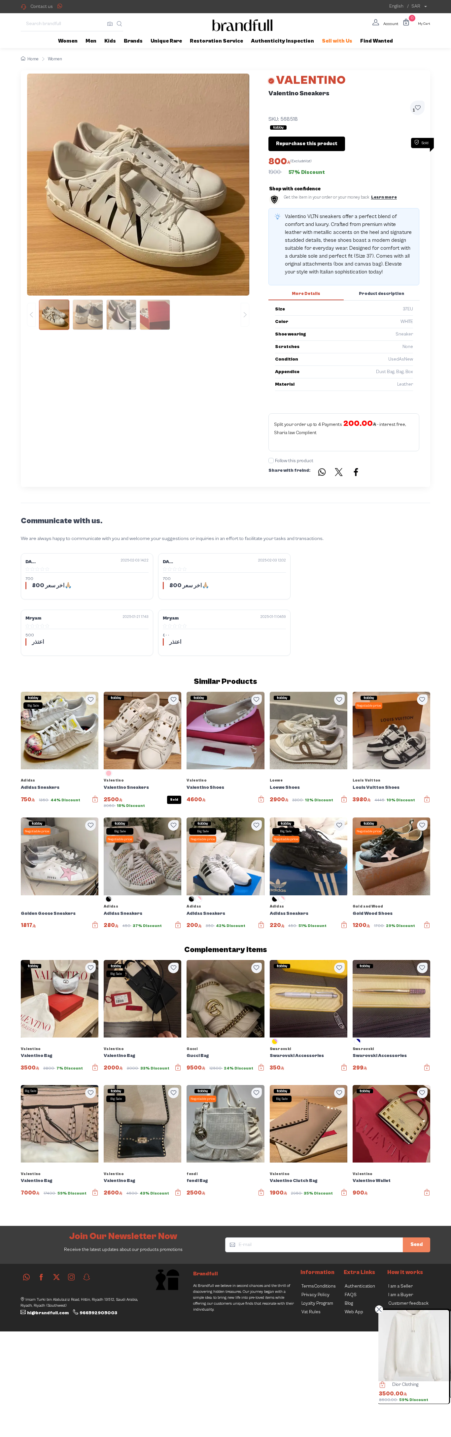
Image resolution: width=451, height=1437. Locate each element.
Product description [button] (381, 293)
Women (55, 59)
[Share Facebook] (356, 473)
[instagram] (71, 1277)
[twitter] (56, 1277)
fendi (192, 1174)
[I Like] (90, 699)
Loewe (276, 780)
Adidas (28, 780)
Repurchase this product (306, 143)
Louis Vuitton (367, 780)
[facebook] (41, 1277)
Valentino (114, 780)
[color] (108, 775)
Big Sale (33, 706)
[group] (138, 315)
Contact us (41, 6)
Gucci (192, 1049)
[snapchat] (86, 1277)
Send (416, 1244)
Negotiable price (369, 706)
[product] (414, 1345)
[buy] (381, 1385)
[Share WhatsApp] (60, 6)
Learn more (384, 197)
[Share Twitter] (339, 473)
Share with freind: (289, 470)
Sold (174, 800)
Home (33, 59)
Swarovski (281, 1049)
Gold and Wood (368, 906)
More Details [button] (306, 293)
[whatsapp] (26, 1277)
